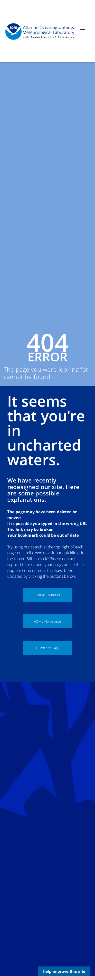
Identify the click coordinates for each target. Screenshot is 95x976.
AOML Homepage (47, 621)
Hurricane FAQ (47, 648)
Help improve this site (64, 971)
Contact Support (47, 594)
